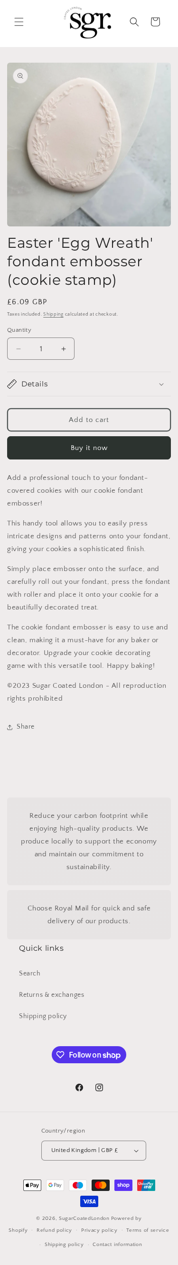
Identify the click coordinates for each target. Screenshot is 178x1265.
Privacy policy (99, 1230)
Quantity (19, 330)
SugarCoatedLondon (84, 1218)
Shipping (53, 314)
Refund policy (54, 1230)
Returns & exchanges (51, 995)
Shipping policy (43, 1016)
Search (30, 973)
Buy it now (89, 448)
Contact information (117, 1244)
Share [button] (26, 727)
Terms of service (147, 1230)
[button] (19, 21)
